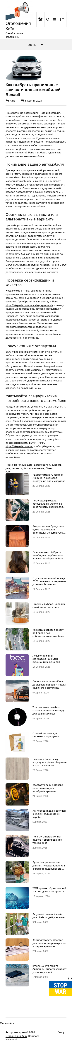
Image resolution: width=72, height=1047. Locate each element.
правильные (36, 468)
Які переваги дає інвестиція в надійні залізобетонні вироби (49, 813)
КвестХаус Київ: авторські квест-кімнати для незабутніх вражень (47, 788)
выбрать (56, 464)
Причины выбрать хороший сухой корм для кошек (49, 605)
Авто (12, 100)
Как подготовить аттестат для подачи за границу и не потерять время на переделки (49, 944)
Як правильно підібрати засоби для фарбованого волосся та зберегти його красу (47, 557)
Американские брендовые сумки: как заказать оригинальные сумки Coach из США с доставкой (49, 531)
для (8, 468)
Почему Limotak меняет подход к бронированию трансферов (47, 839)
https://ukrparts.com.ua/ (19, 446)
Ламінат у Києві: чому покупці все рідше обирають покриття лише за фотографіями (49, 764)
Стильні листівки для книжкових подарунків (45, 735)
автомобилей (42, 464)
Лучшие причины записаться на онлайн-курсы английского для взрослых (46, 660)
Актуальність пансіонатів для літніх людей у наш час (48, 916)
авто (29, 464)
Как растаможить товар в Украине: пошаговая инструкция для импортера (48, 477)
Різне (48, 468)
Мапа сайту (7, 1023)
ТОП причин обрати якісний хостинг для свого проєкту (49, 890)
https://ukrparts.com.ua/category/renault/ (29, 305)
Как (26, 468)
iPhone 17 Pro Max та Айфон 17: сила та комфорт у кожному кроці (49, 969)
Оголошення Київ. (16, 1035)
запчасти (16, 468)
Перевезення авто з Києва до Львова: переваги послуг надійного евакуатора (49, 684)
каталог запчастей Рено (20, 152)
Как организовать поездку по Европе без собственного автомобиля (48, 633)
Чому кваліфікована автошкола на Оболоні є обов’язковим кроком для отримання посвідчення (47, 505)
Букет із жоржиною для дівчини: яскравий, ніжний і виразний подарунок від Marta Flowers (48, 867)
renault (22, 464)
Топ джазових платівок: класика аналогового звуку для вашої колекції (48, 710)
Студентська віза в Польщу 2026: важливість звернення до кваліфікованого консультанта (49, 583)
